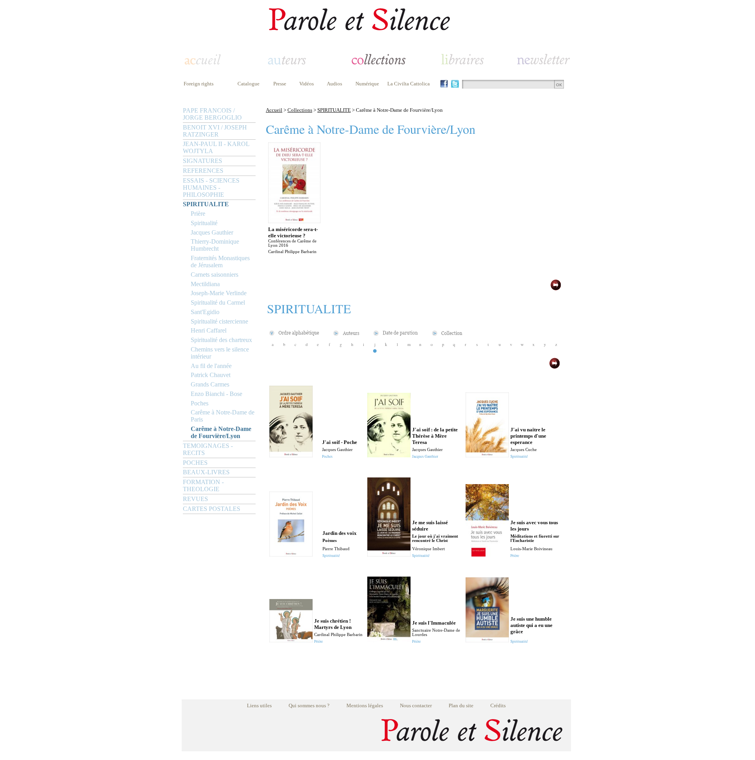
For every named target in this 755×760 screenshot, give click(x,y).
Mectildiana (205, 284)
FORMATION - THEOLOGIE (203, 485)
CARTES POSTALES (211, 508)
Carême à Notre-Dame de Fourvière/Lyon (221, 432)
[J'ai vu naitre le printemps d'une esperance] (487, 455)
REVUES (195, 499)
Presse (279, 84)
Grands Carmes (210, 384)
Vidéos (306, 84)
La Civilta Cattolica (408, 84)
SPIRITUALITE (206, 204)
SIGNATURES (202, 160)
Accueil (274, 110)
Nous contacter (416, 705)
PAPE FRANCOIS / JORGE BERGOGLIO (212, 114)
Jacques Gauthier (212, 232)
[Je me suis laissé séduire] (389, 554)
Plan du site (461, 705)
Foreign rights (199, 84)
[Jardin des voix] (291, 554)
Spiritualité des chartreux (221, 340)
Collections (299, 110)
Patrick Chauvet (210, 375)
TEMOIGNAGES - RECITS (208, 449)
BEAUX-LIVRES (206, 472)
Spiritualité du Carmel (218, 302)
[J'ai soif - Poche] (291, 455)
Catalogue (249, 84)
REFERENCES (203, 170)
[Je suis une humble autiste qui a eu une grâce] (487, 640)
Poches (199, 403)
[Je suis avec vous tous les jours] (487, 554)
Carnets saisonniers (214, 274)
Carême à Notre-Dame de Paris (222, 416)
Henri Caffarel (208, 330)
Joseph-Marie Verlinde (219, 293)
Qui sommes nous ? (309, 705)
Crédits (498, 705)
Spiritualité (204, 223)
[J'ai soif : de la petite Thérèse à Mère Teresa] (389, 455)
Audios (334, 84)
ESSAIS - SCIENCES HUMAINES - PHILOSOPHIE (211, 187)
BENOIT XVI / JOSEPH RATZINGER (215, 131)
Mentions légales (364, 705)
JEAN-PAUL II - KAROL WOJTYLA (216, 147)
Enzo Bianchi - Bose (216, 393)
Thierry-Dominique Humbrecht (215, 245)
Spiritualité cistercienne (219, 321)
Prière (198, 213)
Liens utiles (259, 705)
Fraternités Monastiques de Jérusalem (220, 261)
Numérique (367, 84)
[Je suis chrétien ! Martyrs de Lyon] (291, 640)
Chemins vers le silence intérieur (220, 353)
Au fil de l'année (211, 365)
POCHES (195, 462)
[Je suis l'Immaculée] (389, 640)
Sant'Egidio (205, 312)
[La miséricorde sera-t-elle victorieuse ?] (294, 221)
